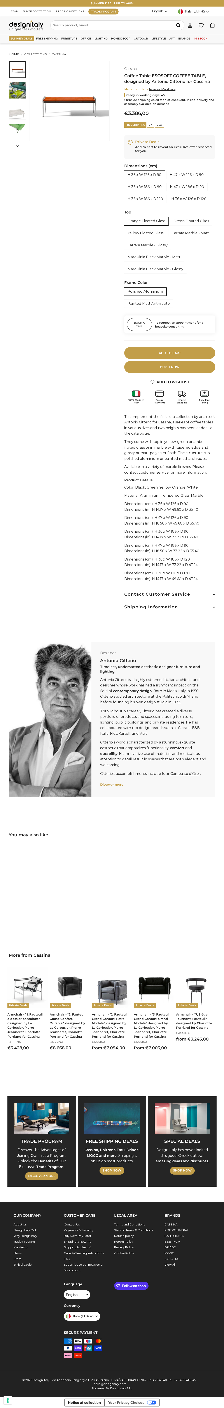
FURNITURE (69, 38)
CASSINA (170, 1224)
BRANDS (184, 38)
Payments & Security (78, 1230)
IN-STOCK (200, 38)
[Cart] (212, 25)
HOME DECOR (120, 38)
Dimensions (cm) (140, 166)
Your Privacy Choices (126, 1402)
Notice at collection (84, 1402)
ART (172, 38)
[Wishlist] (201, 25)
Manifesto (21, 1247)
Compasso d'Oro (184, 774)
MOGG (169, 1253)
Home (14, 54)
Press (17, 1259)
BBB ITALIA (172, 1241)
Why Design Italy (25, 1236)
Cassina (58, 54)
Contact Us (72, 1224)
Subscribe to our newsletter (83, 1264)
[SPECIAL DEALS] (182, 1118)
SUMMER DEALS (21, 38)
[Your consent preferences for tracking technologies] (8, 1400)
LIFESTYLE (159, 38)
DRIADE (170, 1247)
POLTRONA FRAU (176, 1230)
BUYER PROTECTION (37, 11)
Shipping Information (151, 606)
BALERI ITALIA (174, 1236)
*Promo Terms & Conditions (133, 1230)
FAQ (67, 1259)
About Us (20, 1224)
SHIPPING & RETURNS (69, 11)
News (17, 1253)
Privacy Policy (124, 1247)
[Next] (17, 144)
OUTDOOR (141, 38)
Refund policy (124, 1236)
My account (72, 1270)
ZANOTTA (171, 1259)
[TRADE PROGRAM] (41, 1118)
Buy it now (170, 367)
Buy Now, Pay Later (77, 1236)
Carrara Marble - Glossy (148, 245)
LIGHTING (101, 38)
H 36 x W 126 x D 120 (188, 199)
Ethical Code (23, 1264)
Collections (35, 54)
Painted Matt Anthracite (149, 303)
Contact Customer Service (157, 594)
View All (169, 1264)
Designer (108, 653)
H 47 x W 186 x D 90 (187, 187)
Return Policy (123, 1241)
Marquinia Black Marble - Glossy (155, 269)
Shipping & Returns (77, 1241)
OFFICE (86, 38)
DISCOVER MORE (41, 1176)
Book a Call (139, 324)
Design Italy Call (25, 1230)
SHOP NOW (112, 1170)
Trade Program (24, 1241)
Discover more (111, 784)
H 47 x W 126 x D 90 (187, 175)
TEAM (15, 11)
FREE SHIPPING (47, 38)
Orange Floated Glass (146, 221)
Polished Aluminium (145, 291)
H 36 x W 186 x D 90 (145, 187)
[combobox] (117, 25)
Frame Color (136, 282)
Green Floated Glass (191, 221)
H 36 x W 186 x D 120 (145, 199)
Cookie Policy (124, 1253)
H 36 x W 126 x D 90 (144, 175)
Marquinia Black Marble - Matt (154, 257)
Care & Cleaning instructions (84, 1253)
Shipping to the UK (77, 1247)
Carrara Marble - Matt (190, 233)
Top (127, 212)
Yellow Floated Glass (145, 233)
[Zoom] (69, 101)
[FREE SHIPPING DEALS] (112, 1118)
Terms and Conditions (162, 89)
